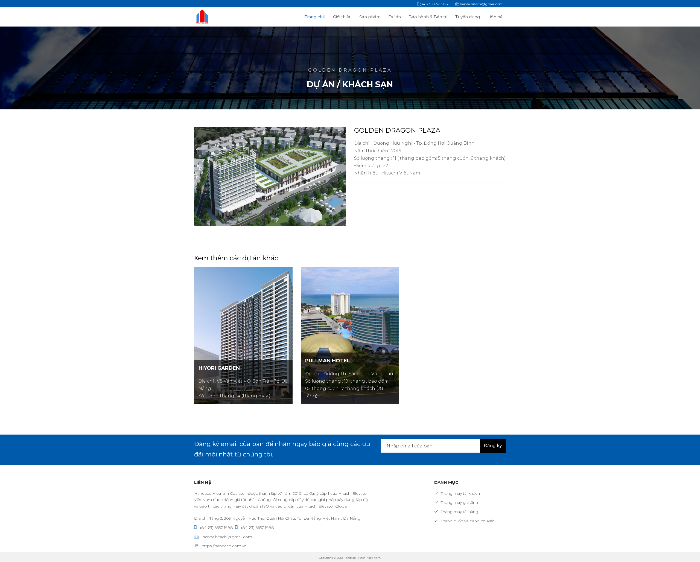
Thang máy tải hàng (459, 511)
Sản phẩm (370, 16)
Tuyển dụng (468, 16)
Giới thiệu (342, 16)
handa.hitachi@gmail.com (227, 536)
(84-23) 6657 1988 (216, 527)
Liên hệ (495, 16)
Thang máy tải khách (460, 493)
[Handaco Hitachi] (216, 17)
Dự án (395, 16)
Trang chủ (315, 16)
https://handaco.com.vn (223, 545)
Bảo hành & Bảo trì (429, 16)
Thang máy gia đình (459, 502)
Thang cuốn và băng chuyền (467, 521)
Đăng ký (493, 445)
